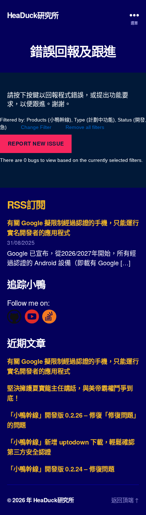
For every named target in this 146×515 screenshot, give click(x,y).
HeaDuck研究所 (32, 15)
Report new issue (36, 143)
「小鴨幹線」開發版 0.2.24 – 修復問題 (60, 469)
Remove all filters (85, 127)
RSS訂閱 (26, 204)
